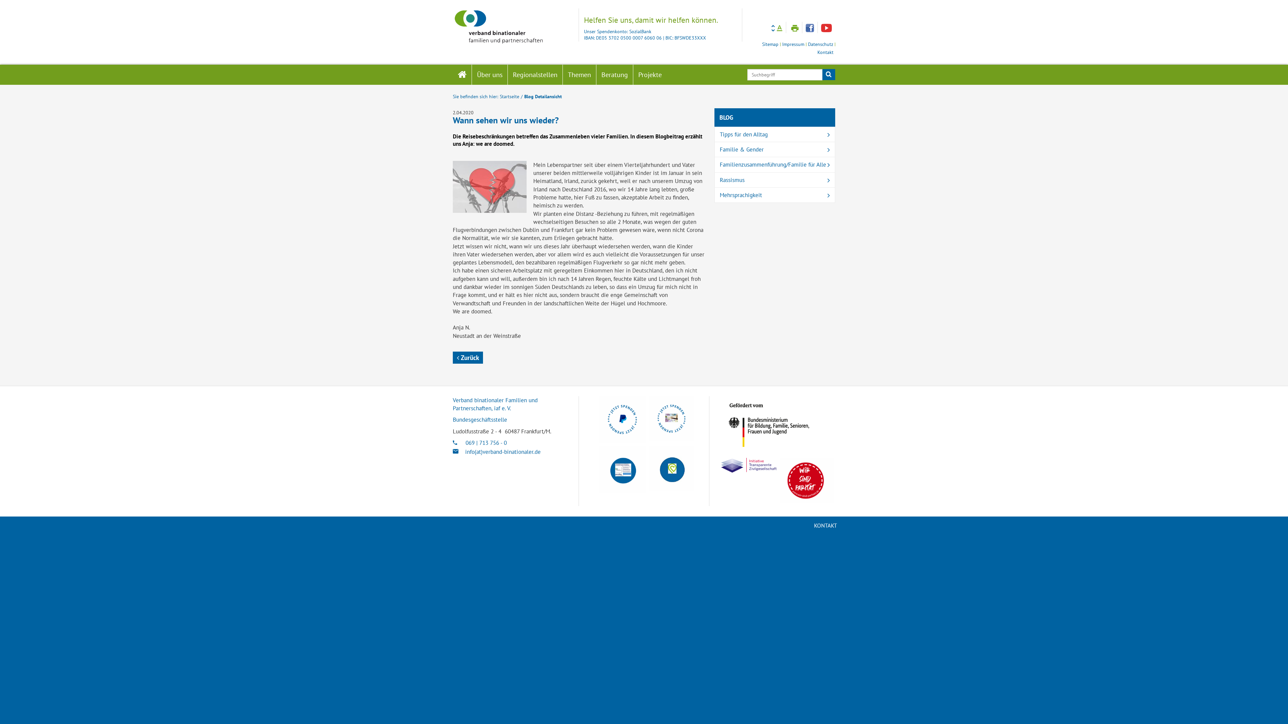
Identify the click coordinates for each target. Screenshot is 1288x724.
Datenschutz (820, 44)
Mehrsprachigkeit (741, 195)
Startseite (509, 96)
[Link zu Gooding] (622, 469)
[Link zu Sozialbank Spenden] (671, 418)
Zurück (469, 358)
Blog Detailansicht (543, 96)
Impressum (793, 44)
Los (828, 74)
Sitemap (770, 44)
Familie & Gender (742, 149)
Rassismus (732, 180)
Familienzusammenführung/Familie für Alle (773, 164)
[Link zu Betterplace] (671, 468)
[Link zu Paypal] (622, 419)
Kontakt (825, 52)
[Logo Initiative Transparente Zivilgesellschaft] (748, 465)
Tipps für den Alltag (744, 134)
